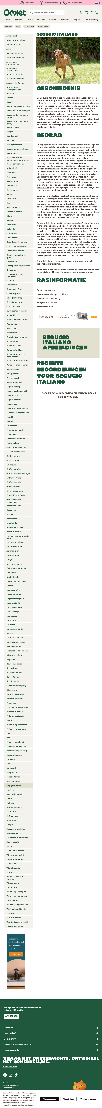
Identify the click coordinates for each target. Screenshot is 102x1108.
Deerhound (11, 328)
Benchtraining (44, 187)
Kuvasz (9, 585)
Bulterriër (10, 229)
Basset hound (12, 127)
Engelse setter (12, 404)
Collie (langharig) (14, 302)
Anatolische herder (15, 74)
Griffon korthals (13, 478)
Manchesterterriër (14, 629)
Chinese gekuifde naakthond (14, 275)
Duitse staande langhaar (17, 365)
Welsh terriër (12, 900)
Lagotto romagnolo (15, 598)
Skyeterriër (11, 820)
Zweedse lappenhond (16, 926)
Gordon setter (12, 460)
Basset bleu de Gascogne (18, 106)
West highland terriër (16, 909)
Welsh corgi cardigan (16, 891)
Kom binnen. (10, 1066)
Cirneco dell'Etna (14, 289)
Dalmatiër (11, 315)
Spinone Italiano (13, 833)
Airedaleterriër (13, 44)
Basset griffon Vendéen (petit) (17, 122)
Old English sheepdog (16, 685)
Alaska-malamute (14, 53)
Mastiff (9, 633)
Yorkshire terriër (13, 918)
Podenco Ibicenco (14, 711)
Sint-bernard (12, 816)
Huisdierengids (11, 1050)
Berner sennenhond (15, 164)
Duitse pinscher (13, 345)
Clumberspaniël (13, 293)
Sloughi (9, 824)
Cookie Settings (8, 1087)
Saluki (9, 764)
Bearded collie (13, 136)
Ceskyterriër (12, 261)
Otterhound (11, 690)
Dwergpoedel (12, 378)
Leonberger (11, 616)
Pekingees (11, 703)
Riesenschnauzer (14, 755)
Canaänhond (12, 238)
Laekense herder (14, 594)
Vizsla (9, 872)
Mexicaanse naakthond (17, 651)
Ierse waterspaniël (14, 527)
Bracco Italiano (13, 207)
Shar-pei (10, 790)
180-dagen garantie (51, 2)
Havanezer (11, 510)
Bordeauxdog (12, 181)
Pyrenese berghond (15, 742)
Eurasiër (10, 417)
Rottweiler (11, 759)
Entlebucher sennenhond (17, 412)
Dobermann (11, 332)
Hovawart (11, 514)
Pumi (8, 738)
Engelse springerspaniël (17, 408)
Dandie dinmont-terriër (17, 319)
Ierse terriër (11, 523)
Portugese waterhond (16, 729)
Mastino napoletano (15, 642)
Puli (8, 733)
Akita (8, 49)
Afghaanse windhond (16, 40)
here (60, 396)
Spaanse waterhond (15, 829)
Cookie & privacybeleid (11, 1085)
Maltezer (10, 625)
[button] (51, 1050)
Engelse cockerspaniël (16, 391)
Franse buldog (12, 443)
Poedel (9, 720)
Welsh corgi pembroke (16, 896)
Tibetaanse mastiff (15, 855)
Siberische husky (14, 807)
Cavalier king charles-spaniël (16, 256)
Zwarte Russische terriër (17, 922)
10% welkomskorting (75, 2)
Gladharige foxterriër (16, 447)
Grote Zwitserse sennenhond (13, 500)
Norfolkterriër (12, 677)
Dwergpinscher (13, 373)
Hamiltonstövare (14, 505)
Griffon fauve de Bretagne (18, 473)
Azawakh (10, 93)
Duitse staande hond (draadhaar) (15, 355)
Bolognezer (11, 177)
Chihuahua (11, 270)
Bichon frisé (11, 168)
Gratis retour (29, 2)
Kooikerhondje (12, 577)
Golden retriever (13, 456)
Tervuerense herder (15, 850)
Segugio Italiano (13, 785)
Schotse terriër (13, 777)
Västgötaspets (13, 868)
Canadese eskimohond (16, 242)
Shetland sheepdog (15, 794)
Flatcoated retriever (15, 439)
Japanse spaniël (13, 551)
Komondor (11, 572)
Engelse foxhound (14, 395)
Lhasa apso (11, 620)
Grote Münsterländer (16, 495)
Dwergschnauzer (14, 382)
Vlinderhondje (12, 883)
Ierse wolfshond (13, 532)
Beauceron (11, 140)
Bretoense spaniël (14, 211)
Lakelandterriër (13, 603)
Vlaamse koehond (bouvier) (14, 878)
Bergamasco (12, 153)
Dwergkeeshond (13, 369)
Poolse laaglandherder (16, 724)
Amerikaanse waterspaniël (12, 69)
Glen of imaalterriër (15, 452)
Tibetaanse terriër (14, 859)
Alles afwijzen (68, 1099)
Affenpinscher (12, 36)
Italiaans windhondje (16, 542)
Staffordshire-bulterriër (17, 837)
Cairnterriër (11, 233)
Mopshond (11, 659)
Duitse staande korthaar (17, 360)
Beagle (9, 131)
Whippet (10, 913)
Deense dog (11, 324)
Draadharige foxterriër (16, 337)
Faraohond (11, 421)
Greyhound (11, 465)
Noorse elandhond (14, 672)
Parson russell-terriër (15, 694)
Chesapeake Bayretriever (18, 265)
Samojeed (11, 768)
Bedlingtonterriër (14, 145)
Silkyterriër (11, 811)
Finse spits (11, 434)
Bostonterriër (12, 198)
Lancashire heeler (14, 607)
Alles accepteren (49, 1099)
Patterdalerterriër (14, 698)
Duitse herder (12, 341)
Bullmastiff (11, 224)
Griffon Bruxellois (14, 469)
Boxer (8, 203)
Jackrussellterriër (14, 546)
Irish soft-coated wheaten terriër (18, 537)
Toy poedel (11, 864)
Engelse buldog (13, 386)
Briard (9, 216)
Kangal (9, 559)
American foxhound (15, 57)
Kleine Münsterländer (16, 568)
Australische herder (15, 78)
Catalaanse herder (15, 251)
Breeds (18, 26)
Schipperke (11, 772)
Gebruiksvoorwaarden (11, 1083)
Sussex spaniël (13, 842)
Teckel (9, 846)
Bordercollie (11, 185)
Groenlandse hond (14, 491)
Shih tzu (10, 803)
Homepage (8, 26)
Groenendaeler (13, 486)
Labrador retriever (14, 590)
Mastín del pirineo (14, 638)
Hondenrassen (29, 26)
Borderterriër (12, 190)
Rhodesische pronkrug (16, 751)
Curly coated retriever (16, 311)
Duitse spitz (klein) (14, 350)
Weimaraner (12, 887)
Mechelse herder (14, 646)
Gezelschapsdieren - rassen (18, 1044)
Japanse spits (12, 555)
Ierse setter (11, 518)
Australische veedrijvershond (13, 88)
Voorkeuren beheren (88, 1099)
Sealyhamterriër (13, 781)
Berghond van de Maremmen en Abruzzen (17, 159)
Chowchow (11, 285)
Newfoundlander (14, 664)
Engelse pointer (13, 399)
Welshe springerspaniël (17, 905)
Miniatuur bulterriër (15, 655)
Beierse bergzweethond (17, 149)
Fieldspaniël (11, 426)
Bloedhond (11, 172)
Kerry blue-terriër (14, 564)
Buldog (9, 220)
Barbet (9, 97)
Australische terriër (15, 83)
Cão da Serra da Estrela (17, 246)
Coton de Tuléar (13, 306)
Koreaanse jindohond (16, 581)
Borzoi (9, 194)
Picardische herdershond (17, 707)
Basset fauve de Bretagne (18, 111)
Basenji (9, 102)
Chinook (10, 280)
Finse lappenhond (14, 430)
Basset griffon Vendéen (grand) (17, 116)
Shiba (9, 798)
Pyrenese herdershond (16, 746)
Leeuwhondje (12, 611)
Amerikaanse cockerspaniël (12, 63)
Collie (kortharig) (14, 298)
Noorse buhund (13, 668)
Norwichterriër (13, 681)
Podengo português (15, 716)
